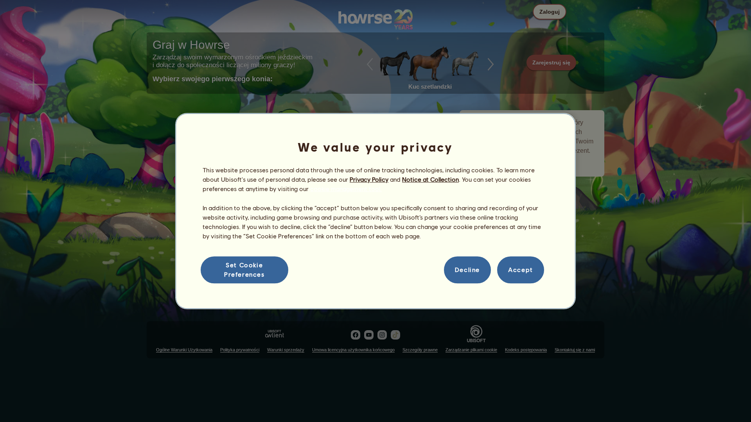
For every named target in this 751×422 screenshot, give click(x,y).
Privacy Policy (369, 179)
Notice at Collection (430, 179)
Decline (467, 270)
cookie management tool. (346, 189)
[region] (375, 211)
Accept (520, 270)
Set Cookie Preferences (244, 269)
